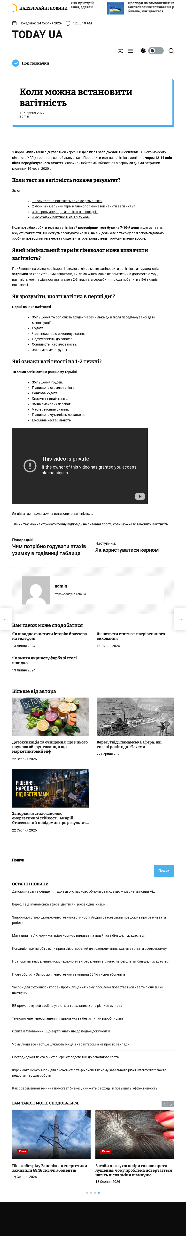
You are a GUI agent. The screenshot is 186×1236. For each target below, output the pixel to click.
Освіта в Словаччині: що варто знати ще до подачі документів (61, 1031)
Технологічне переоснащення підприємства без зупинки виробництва (67, 1018)
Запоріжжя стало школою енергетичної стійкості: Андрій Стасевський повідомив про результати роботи (50, 820)
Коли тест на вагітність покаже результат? (67, 201)
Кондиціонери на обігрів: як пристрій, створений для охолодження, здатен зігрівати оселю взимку (89, 948)
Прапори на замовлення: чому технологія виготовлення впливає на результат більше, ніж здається (136, 7)
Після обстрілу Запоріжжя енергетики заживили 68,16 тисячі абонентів (68, 974)
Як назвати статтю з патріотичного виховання (131, 636)
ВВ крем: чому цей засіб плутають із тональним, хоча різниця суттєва (67, 1006)
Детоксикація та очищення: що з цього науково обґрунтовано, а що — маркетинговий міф (50, 747)
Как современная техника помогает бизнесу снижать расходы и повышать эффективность (84, 1088)
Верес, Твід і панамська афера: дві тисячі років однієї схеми (129, 744)
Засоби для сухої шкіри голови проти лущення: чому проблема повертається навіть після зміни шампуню (133, 1170)
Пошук (18, 860)
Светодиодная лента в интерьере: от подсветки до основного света (65, 1057)
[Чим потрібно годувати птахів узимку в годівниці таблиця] (6, 619)
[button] (165, 1104)
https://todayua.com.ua (70, 594)
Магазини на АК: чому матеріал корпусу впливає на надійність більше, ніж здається (78, 935)
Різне (22, 1151)
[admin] (36, 590)
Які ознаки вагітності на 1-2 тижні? (61, 217)
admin (24, 116)
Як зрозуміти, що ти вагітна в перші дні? (65, 212)
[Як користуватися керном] (180, 619)
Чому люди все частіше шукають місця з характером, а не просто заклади (70, 1044)
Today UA (37, 34)
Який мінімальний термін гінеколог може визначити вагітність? (83, 206)
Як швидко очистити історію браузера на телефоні (49, 636)
